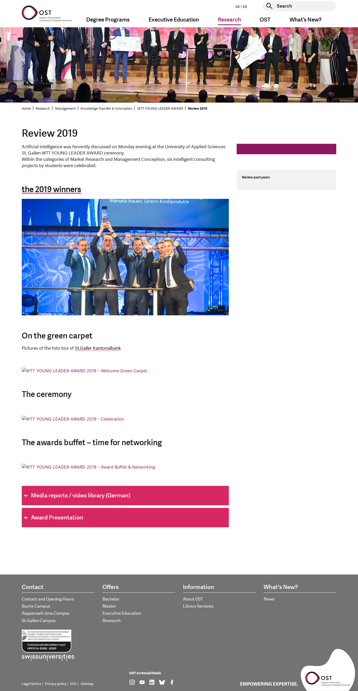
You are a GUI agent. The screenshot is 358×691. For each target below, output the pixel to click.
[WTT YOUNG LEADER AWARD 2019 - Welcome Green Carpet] (84, 370)
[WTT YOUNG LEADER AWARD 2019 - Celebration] (73, 418)
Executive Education (121, 613)
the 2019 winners (51, 189)
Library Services (198, 606)
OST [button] (265, 20)
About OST (193, 599)
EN (245, 6)
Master (109, 606)
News (269, 599)
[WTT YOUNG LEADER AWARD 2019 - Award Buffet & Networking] (88, 466)
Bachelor (111, 599)
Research (43, 108)
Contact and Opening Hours (48, 599)
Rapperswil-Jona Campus (45, 613)
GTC (73, 684)
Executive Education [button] (174, 20)
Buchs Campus (36, 606)
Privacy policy (55, 684)
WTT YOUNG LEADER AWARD (160, 108)
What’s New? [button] (306, 20)
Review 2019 (197, 108)
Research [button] (229, 20)
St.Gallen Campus (39, 621)
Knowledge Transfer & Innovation (106, 108)
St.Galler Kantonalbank (98, 348)
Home (26, 108)
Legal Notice (31, 684)
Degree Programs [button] (107, 20)
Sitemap (87, 684)
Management (65, 108)
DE (238, 6)
